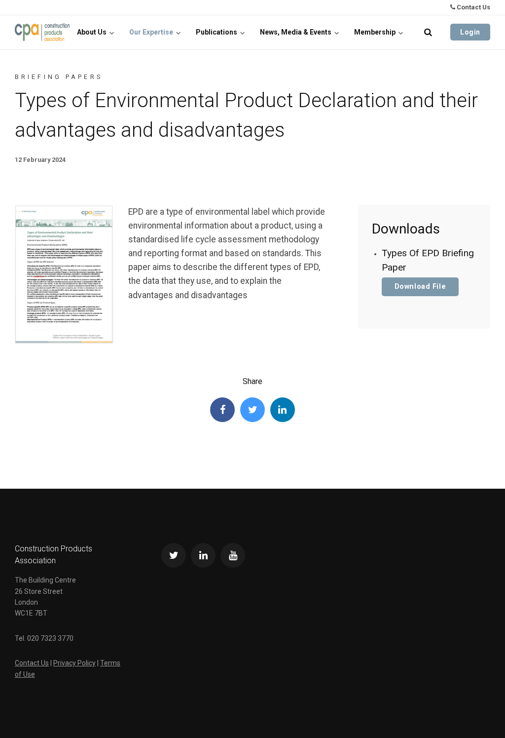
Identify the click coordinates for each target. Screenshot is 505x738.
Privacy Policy (74, 663)
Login (470, 32)
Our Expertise (152, 32)
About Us (92, 32)
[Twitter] (252, 409)
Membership (375, 32)
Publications (217, 32)
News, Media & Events (296, 32)
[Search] (428, 32)
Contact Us (472, 7)
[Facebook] (222, 409)
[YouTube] (232, 555)
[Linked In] (282, 409)
